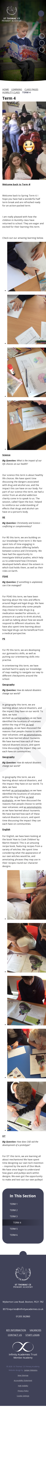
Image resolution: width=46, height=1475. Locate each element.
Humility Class (11, 92)
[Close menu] (41, 13)
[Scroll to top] (23, 1254)
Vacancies (35, 1330)
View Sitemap (23, 1375)
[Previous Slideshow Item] (42, 36)
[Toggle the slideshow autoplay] (42, 49)
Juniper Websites (30, 1370)
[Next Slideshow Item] (42, 43)
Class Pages (31, 89)
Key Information (16, 1330)
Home (5, 89)
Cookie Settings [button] (23, 1396)
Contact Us (15, 1334)
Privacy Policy (23, 1391)
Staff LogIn (32, 1334)
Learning (16, 89)
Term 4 (26, 92)
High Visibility (23, 1385)
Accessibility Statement (23, 1380)
